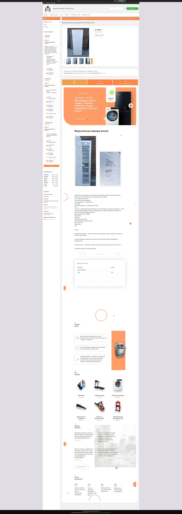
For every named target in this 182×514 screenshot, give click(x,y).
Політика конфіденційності (105, 512)
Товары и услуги (53, 14)
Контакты (67, 14)
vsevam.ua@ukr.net (51, 219)
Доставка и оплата (75, 14)
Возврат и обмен (86, 14)
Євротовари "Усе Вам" (84, 98)
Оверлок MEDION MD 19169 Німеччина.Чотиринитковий (52, 91)
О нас (61, 14)
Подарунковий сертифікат (49, 57)
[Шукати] (124, 8)
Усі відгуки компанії (81, 466)
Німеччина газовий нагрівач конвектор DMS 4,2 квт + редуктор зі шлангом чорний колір (51, 62)
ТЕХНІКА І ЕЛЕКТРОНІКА (80, 18)
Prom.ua (97, 511)
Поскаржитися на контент (94, 512)
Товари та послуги (69, 18)
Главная (46, 14)
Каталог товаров (80, 119)
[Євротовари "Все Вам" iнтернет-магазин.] (48, 8)
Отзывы (46, 26)
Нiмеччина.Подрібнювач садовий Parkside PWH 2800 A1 (52, 135)
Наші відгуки (117, 254)
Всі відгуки (51, 165)
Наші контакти (100, 254)
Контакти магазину (83, 93)
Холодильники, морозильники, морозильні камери (98, 18)
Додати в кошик (82, 252)
